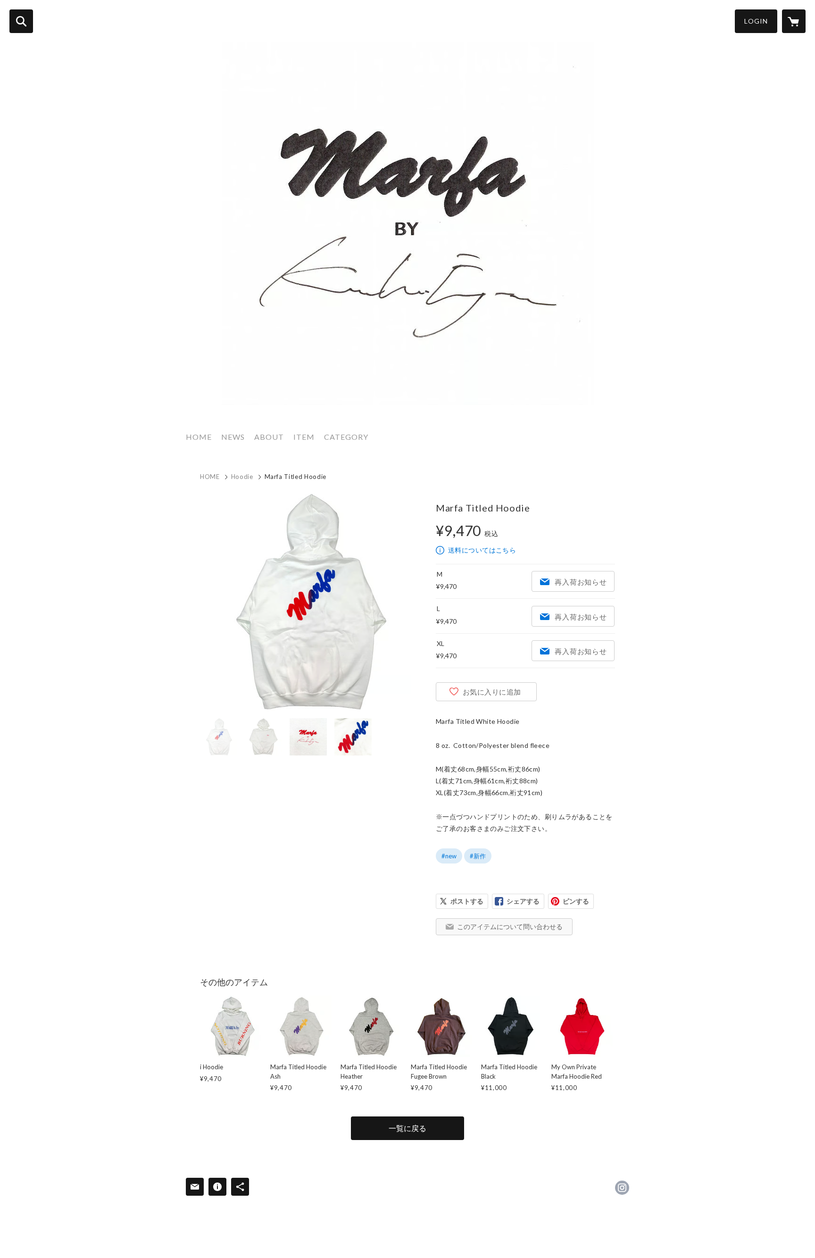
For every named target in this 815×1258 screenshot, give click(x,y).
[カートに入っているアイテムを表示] (794, 21)
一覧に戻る (407, 1128)
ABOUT (269, 436)
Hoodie (242, 476)
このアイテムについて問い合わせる (510, 927)
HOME (199, 436)
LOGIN (756, 21)
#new (449, 856)
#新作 (478, 856)
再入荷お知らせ (581, 582)
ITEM (304, 436)
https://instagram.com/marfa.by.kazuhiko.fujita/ (622, 1188)
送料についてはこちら (482, 550)
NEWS (233, 436)
